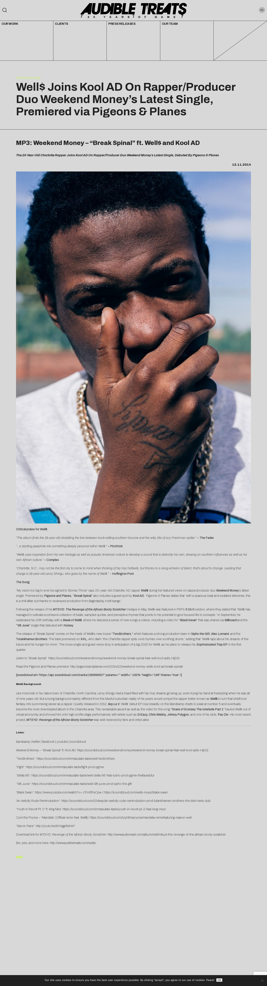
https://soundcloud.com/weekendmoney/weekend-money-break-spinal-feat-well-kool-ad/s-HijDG (113, 658)
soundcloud (78, 741)
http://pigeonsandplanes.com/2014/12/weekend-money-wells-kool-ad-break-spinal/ (126, 666)
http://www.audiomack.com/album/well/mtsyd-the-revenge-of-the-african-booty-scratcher (167, 834)
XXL (84, 639)
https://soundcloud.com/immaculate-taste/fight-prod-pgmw (65, 767)
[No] (262, 980)
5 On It (189, 609)
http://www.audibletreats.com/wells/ (73, 843)
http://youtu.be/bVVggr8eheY (55, 826)
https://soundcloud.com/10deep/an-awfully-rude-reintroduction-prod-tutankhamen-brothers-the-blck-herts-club (136, 800)
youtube (62, 741)
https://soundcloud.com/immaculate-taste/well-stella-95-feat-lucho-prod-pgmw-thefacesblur (92, 775)
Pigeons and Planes (57, 595)
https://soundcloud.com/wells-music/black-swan (136, 792)
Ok (219, 980)
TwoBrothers (122, 633)
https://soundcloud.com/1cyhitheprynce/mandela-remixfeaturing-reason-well (141, 817)
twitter (36, 741)
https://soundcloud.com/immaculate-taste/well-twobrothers (76, 758)
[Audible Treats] (133, 10)
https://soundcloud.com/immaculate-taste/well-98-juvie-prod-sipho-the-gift (82, 783)
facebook (48, 741)
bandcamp (23, 741)
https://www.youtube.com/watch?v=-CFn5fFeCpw (68, 792)
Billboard (231, 620)
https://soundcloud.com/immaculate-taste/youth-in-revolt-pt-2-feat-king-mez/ (114, 809)
